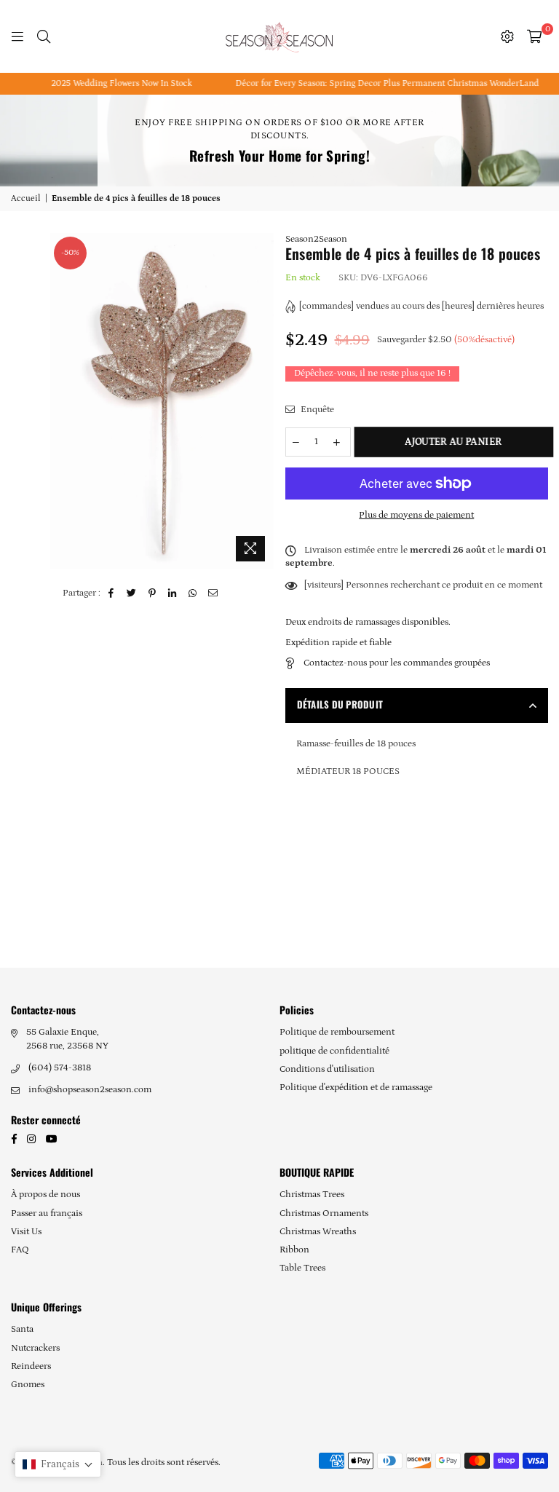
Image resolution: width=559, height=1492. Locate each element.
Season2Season (316, 239)
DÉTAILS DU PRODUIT (340, 704)
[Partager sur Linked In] (172, 593)
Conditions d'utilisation (327, 1069)
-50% (70, 252)
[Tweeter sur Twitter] (132, 593)
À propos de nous (45, 1194)
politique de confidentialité (334, 1051)
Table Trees (302, 1268)
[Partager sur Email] (213, 593)
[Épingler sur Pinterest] (152, 593)
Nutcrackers (35, 1348)
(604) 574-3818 (59, 1067)
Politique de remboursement (337, 1032)
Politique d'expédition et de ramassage (356, 1087)
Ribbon (294, 1249)
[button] (57, 1464)
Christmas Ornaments (324, 1213)
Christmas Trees (312, 1194)
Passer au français (46, 1213)
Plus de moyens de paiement (416, 515)
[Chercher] (44, 36)
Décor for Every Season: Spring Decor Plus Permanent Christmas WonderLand (377, 83)
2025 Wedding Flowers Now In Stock (111, 83)
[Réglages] (507, 36)
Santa (22, 1329)
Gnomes (27, 1384)
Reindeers (31, 1366)
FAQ (20, 1249)
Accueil (26, 198)
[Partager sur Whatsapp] (193, 593)
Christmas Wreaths (318, 1231)
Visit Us (26, 1231)
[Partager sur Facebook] (111, 593)
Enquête (316, 409)
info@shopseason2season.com (89, 1089)
